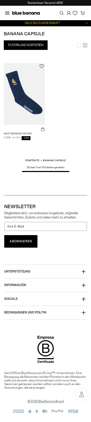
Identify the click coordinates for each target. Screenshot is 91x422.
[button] (7, 13)
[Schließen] (87, 23)
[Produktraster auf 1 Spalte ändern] (79, 45)
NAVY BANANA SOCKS (18, 133)
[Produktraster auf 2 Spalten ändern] (85, 45)
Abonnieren (21, 241)
